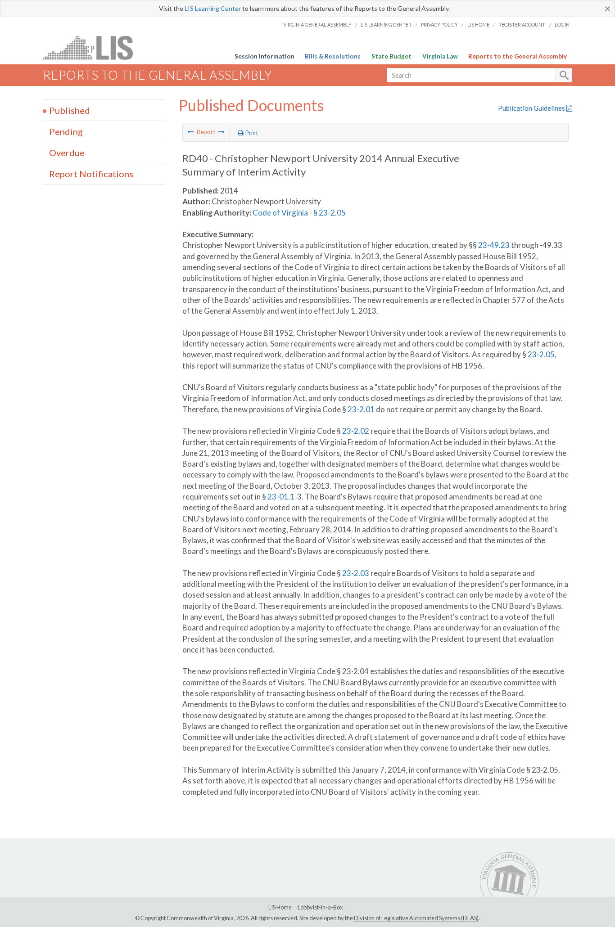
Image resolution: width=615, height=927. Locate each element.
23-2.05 (541, 354)
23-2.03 (355, 573)
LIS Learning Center (213, 8)
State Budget (391, 56)
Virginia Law (440, 56)
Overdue (67, 152)
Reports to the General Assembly (517, 56)
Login (562, 24)
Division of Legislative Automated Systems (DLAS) (416, 918)
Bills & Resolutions (333, 56)
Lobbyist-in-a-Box (320, 907)
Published (69, 110)
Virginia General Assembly (317, 24)
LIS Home (478, 24)
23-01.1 (280, 496)
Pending (66, 131)
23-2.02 (355, 431)
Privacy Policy (439, 24)
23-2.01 (361, 409)
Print (251, 132)
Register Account (521, 24)
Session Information (264, 56)
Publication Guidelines (532, 108)
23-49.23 (494, 245)
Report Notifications (91, 173)
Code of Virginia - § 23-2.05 (299, 212)
